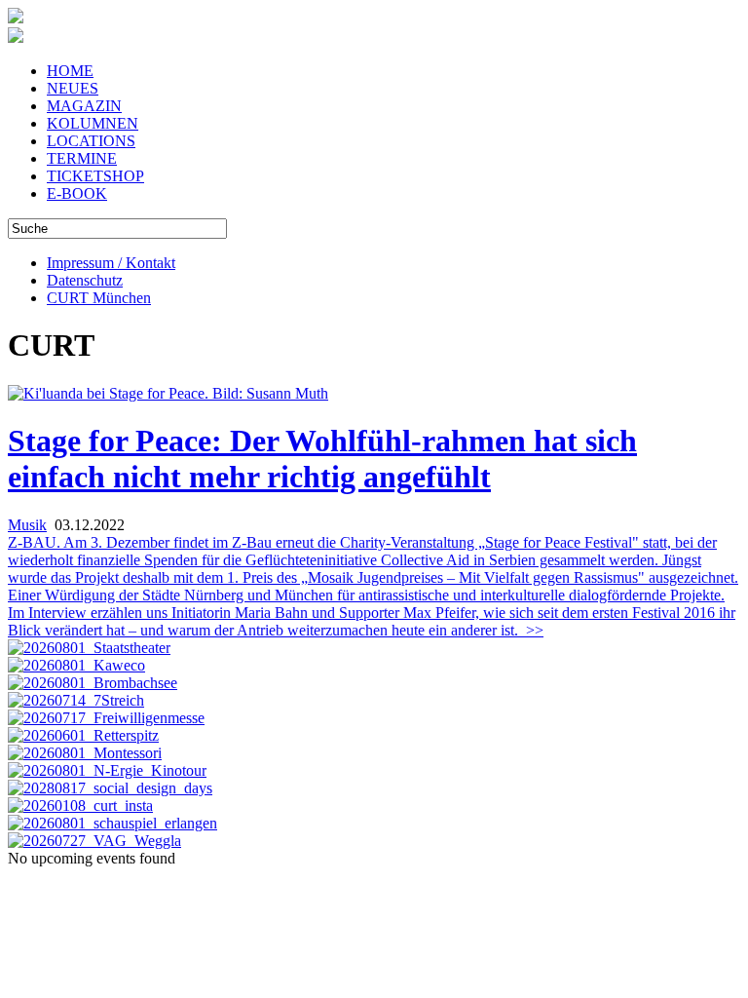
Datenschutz (85, 280)
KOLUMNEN (92, 123)
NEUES (72, 88)
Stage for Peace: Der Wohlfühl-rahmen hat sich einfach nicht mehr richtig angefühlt (322, 458)
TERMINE (82, 158)
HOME (70, 70)
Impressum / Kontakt (111, 262)
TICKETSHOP (95, 176)
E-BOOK (77, 193)
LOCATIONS (91, 141)
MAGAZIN (84, 105)
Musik (27, 525)
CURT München (99, 297)
